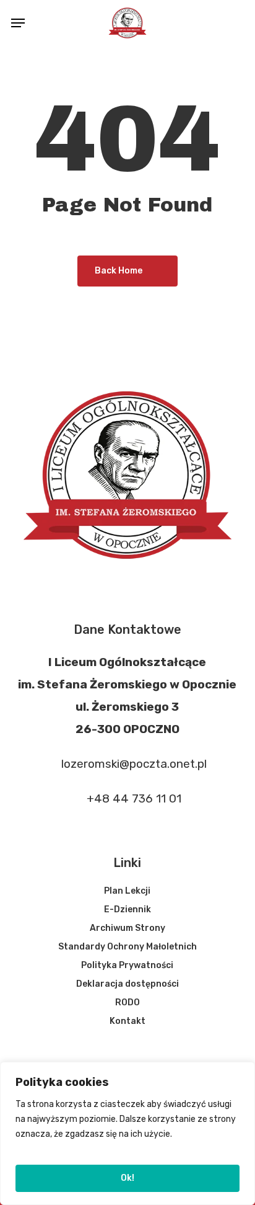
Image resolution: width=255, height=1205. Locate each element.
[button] (18, 23)
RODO (127, 1002)
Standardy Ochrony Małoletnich (127, 946)
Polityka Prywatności (127, 965)
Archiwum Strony (127, 928)
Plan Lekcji (127, 891)
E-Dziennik (127, 909)
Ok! (127, 1178)
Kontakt (127, 1021)
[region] (127, 1133)
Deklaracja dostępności (127, 984)
